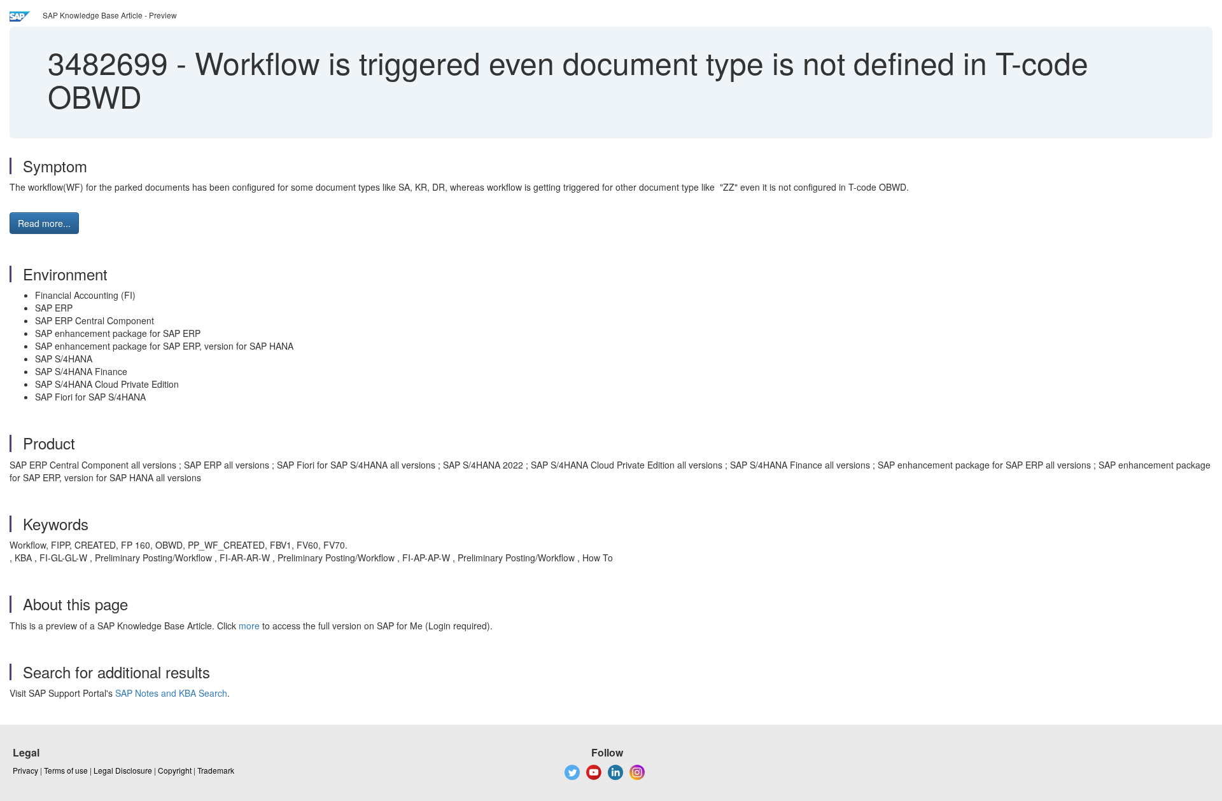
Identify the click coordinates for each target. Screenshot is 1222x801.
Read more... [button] (44, 223)
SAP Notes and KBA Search (171, 693)
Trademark (215, 770)
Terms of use (66, 770)
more (249, 625)
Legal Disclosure (123, 770)
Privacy (25, 770)
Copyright (175, 770)
